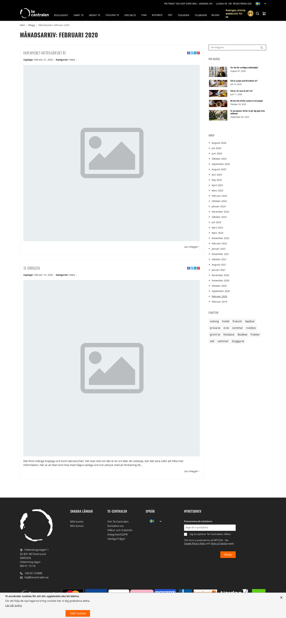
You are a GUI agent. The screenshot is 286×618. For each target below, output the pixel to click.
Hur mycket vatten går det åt (44, 52)
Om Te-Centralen (118, 521)
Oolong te (112, 15)
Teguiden (183, 15)
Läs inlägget (191, 246)
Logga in (221, 3)
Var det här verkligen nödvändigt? (244, 67)
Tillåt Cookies (78, 613)
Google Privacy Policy (195, 544)
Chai (144, 15)
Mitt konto (76, 521)
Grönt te (94, 15)
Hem (22, 25)
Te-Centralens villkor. (219, 534)
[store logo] (35, 13)
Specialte (130, 15)
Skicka (228, 554)
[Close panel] (281, 597)
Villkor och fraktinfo (119, 530)
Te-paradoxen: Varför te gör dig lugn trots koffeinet (247, 112)
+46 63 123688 (33, 573)
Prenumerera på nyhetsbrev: (198, 521)
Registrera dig (242, 3)
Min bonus (77, 526)
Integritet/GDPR (117, 534)
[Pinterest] (198, 53)
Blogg (215, 15)
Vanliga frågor (116, 539)
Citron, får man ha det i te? (241, 90)
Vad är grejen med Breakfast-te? (244, 80)
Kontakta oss (115, 526)
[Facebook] (188, 53)
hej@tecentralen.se (36, 577)
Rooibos (157, 15)
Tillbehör (201, 15)
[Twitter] (192, 53)
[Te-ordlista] (111, 368)
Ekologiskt (61, 15)
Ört (170, 15)
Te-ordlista (31, 268)
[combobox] (237, 47)
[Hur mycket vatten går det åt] (111, 153)
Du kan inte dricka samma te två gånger (246, 100)
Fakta (72, 59)
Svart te (78, 15)
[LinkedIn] (195, 53)
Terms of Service (219, 544)
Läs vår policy (13, 605)
